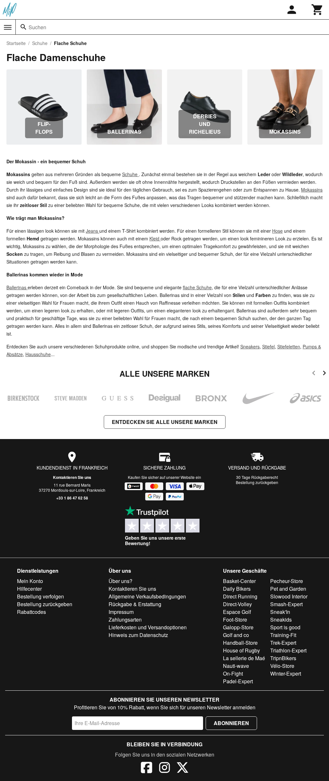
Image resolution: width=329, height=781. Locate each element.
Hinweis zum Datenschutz (138, 635)
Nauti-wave (236, 665)
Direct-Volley (237, 604)
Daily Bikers (237, 588)
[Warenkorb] (317, 9)
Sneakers (250, 346)
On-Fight (233, 673)
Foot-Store (235, 619)
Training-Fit (283, 635)
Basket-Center (239, 581)
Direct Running (240, 596)
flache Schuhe (197, 287)
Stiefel (268, 346)
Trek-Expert (283, 642)
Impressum (121, 611)
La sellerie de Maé (244, 658)
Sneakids (281, 619)
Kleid (155, 238)
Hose (277, 231)
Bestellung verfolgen (40, 596)
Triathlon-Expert (288, 650)
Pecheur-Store (286, 581)
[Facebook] (146, 768)
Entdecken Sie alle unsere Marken (165, 422)
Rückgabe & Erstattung (135, 604)
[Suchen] (23, 27)
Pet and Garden (288, 588)
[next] (324, 374)
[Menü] (7, 27)
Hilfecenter (29, 588)
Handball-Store (240, 642)
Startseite (16, 43)
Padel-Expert (238, 681)
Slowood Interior (288, 596)
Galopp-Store (238, 627)
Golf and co (236, 635)
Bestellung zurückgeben (257, 482)
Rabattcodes (31, 611)
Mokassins (312, 189)
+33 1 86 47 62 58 (72, 498)
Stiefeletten (288, 346)
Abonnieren (231, 723)
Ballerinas (17, 287)
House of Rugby (241, 650)
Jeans (92, 231)
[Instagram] (164, 768)
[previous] (313, 374)
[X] (182, 768)
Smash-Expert (286, 604)
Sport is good (285, 627)
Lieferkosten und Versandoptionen (148, 627)
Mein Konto (30, 581)
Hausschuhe (38, 354)
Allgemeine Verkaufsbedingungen (147, 596)
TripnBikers (283, 658)
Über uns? (120, 581)
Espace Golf (237, 611)
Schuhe (40, 43)
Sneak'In (280, 611)
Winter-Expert (285, 673)
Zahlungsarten (125, 619)
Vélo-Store (282, 665)
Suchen (37, 27)
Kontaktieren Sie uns (72, 477)
